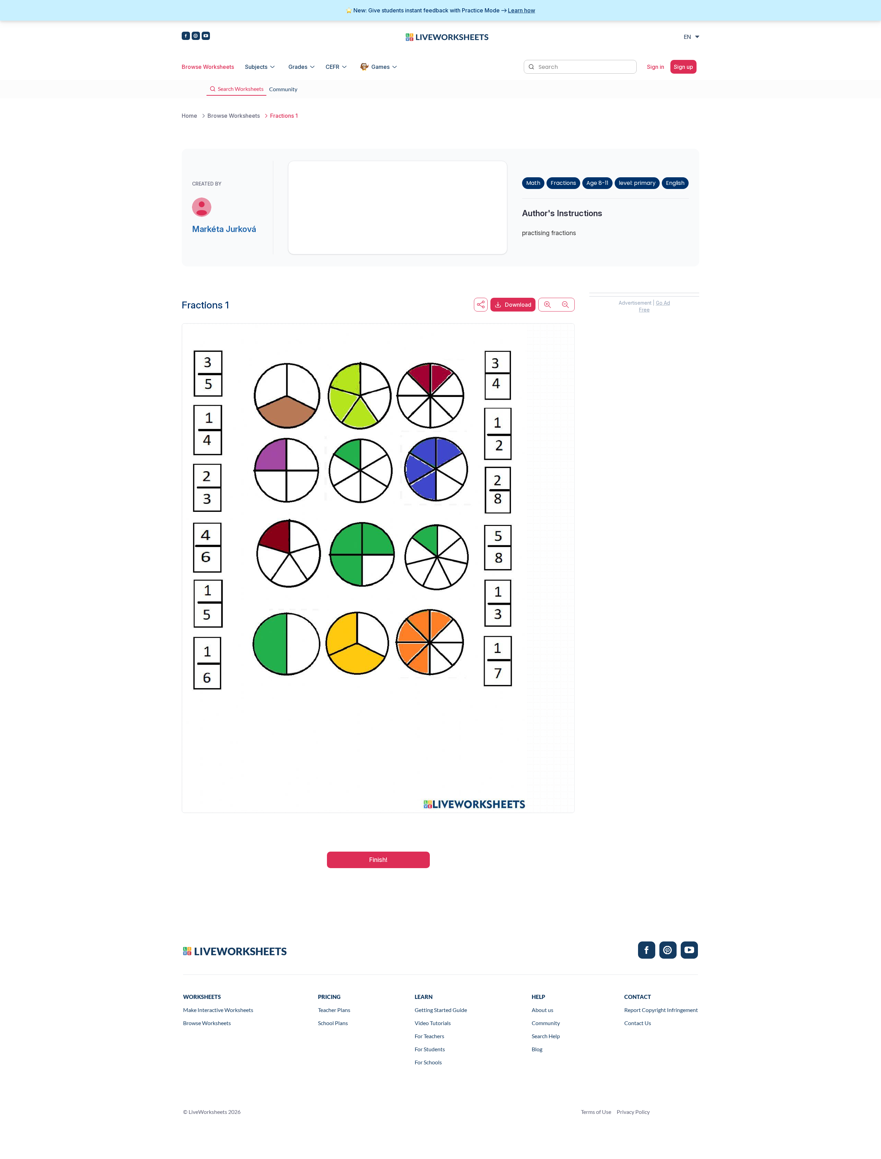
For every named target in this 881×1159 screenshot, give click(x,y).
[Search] (532, 66)
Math (533, 183)
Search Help (546, 1036)
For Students (430, 1049)
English (675, 183)
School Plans (333, 1023)
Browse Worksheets (208, 66)
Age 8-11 (597, 183)
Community (546, 1023)
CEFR (332, 66)
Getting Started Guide (441, 1010)
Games (380, 66)
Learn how (521, 10)
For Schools (428, 1062)
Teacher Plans (334, 1010)
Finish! (378, 859)
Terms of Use (596, 1111)
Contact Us (637, 1023)
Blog (537, 1049)
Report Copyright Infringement (661, 1010)
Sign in (655, 66)
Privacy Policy (633, 1111)
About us (542, 1010)
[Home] (447, 36)
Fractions (563, 183)
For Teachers (429, 1036)
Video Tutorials (433, 1023)
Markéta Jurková (224, 229)
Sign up (683, 66)
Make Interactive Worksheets (218, 1010)
